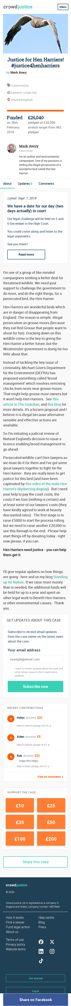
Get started (35, 978)
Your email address (24, 650)
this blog (54, 404)
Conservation (19, 85)
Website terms (16, 949)
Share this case (35, 861)
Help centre (46, 917)
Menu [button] (63, 7)
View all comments (49, 777)
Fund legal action (18, 927)
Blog (41, 922)
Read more (26, 254)
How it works (15, 917)
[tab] (7, 183)
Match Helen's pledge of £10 (33, 725)
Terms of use (15, 939)
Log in (35, 991)
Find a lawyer (15, 922)
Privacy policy (15, 944)
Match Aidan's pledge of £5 (32, 744)
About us (12, 932)
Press (42, 927)
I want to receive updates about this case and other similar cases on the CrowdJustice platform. (39, 672)
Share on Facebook (35, 999)
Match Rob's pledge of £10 (32, 766)
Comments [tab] (46, 183)
